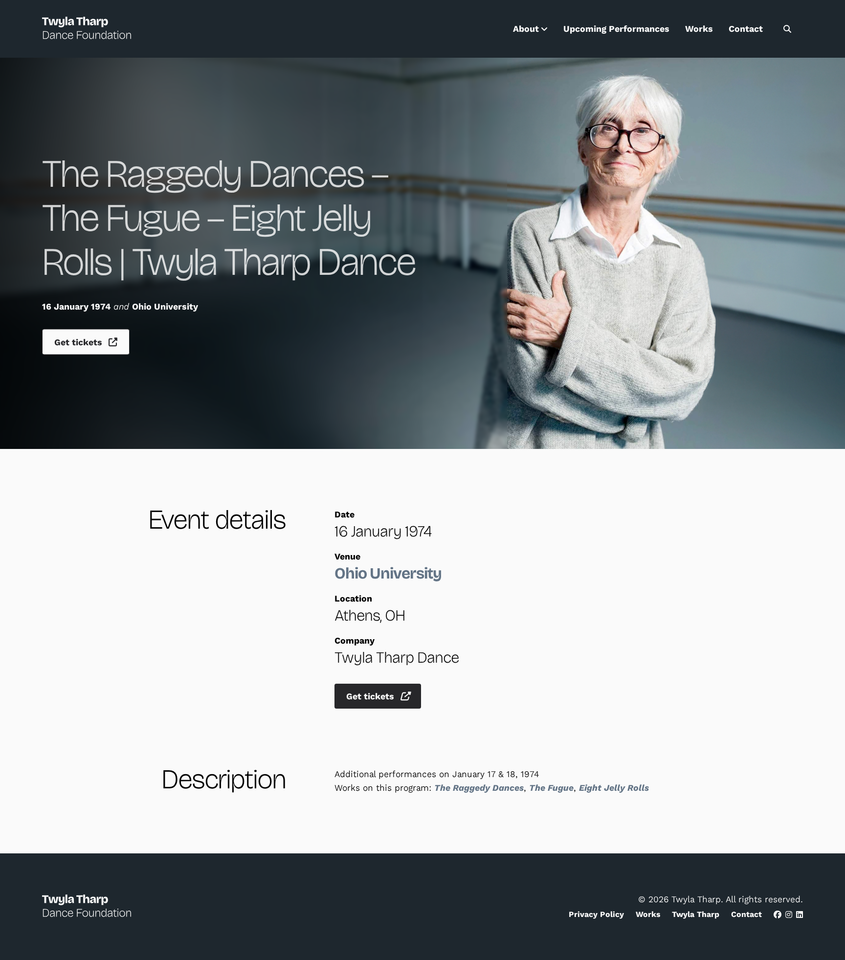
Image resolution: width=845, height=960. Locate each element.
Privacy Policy (596, 914)
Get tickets (79, 342)
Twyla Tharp (695, 914)
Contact (746, 28)
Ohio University (388, 573)
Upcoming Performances (616, 28)
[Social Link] (777, 914)
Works (699, 28)
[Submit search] (787, 29)
